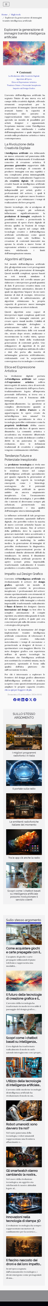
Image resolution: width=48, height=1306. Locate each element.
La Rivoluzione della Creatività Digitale (24, 76)
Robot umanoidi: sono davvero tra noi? (21, 1126)
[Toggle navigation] (6, 4)
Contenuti (25, 72)
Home (5, 14)
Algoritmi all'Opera (24, 79)
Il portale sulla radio (24, 788)
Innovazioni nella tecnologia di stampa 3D (23, 1219)
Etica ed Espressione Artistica (24, 82)
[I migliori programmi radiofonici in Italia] (24, 737)
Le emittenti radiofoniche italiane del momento (24, 823)
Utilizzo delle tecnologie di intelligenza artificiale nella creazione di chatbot (23, 1087)
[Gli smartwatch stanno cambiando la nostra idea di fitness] (24, 1156)
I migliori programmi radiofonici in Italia (24, 754)
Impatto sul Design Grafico (24, 88)
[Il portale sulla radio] (24, 773)
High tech (15, 14)
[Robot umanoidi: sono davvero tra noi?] (24, 1110)
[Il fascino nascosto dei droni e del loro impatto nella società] (24, 1246)
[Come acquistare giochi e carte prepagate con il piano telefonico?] (24, 934)
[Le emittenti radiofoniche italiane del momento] (24, 806)
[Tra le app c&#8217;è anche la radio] (24, 842)
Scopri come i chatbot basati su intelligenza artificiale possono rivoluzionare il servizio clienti (24, 895)
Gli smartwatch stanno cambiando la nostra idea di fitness (22, 1174)
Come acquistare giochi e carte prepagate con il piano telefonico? (23, 952)
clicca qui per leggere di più (18, 690)
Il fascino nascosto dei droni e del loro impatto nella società (23, 1264)
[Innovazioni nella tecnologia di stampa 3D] (24, 1203)
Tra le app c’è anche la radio (24, 857)
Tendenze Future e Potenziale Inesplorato (24, 85)
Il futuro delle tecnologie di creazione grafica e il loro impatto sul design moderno (24, 1000)
